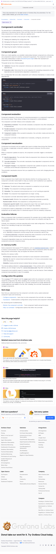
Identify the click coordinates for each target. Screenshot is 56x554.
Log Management (24, 453)
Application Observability (7, 442)
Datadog (40, 444)
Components (26, 19)
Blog (21, 476)
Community (23, 479)
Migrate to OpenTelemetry (26, 455)
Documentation (4, 19)
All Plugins (41, 433)
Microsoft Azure (42, 440)
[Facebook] (40, 545)
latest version (24, 14)
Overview (3, 430)
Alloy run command (8, 307)
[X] (43, 545)
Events (21, 481)
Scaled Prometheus (25, 444)
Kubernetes (41, 442)
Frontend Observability (7, 451)
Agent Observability (6, 440)
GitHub (3, 476)
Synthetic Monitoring (6, 454)
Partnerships (41, 479)
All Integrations (42, 430)
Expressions (6, 299)
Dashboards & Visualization (8, 447)
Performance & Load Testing (8, 456)
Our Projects (4, 474)
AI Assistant (4, 437)
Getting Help (41, 488)
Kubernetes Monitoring (7, 444)
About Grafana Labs (43, 474)
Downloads (4, 479)
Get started (19, 19)
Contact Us (41, 486)
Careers (40, 476)
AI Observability (24, 430)
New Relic (41, 447)
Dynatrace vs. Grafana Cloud (45, 503)
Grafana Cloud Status (6, 467)
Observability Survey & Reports (28, 483)
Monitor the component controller (13, 305)
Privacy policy (47, 421)
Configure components (9, 297)
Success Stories (42, 483)
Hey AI (40, 493)
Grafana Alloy (12, 19)
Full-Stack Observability (26, 433)
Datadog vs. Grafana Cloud (45, 501)
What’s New (4, 465)
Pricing (3, 433)
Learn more (48, 1)
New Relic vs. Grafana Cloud (45, 510)
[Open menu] (53, 4)
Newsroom (41, 481)
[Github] (48, 545)
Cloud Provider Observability (27, 439)
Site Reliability (23, 450)
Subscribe (50, 417)
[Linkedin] (46, 545)
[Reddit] (54, 545)
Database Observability (7, 449)
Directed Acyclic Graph (27, 58)
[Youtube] (51, 545)
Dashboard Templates (7, 481)
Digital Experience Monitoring (27, 441)
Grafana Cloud (39, 534)
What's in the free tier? (7, 435)
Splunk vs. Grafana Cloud (45, 514)
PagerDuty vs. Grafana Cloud (46, 512)
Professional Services (44, 490)
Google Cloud (42, 437)
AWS (39, 435)
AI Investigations (5, 462)
